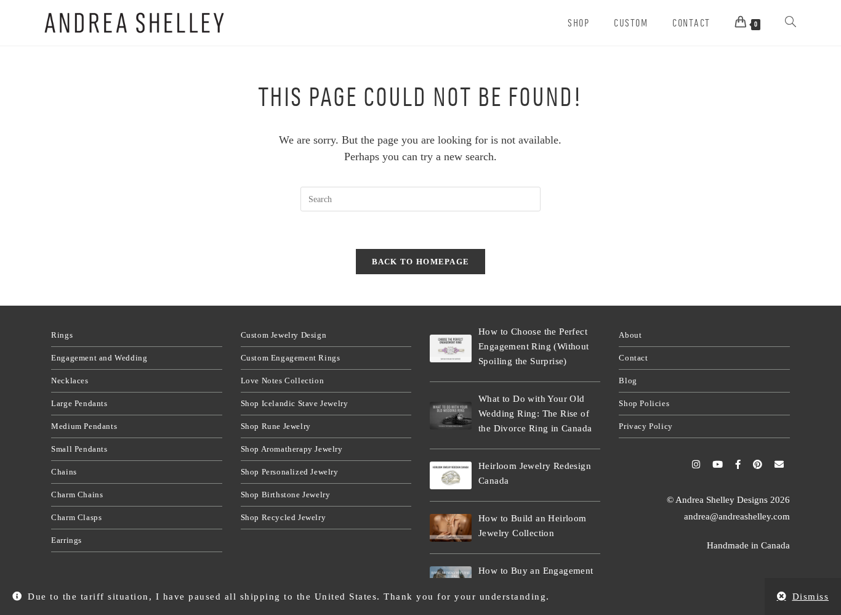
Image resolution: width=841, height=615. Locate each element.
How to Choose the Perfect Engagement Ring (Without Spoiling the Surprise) (533, 346)
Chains (64, 471)
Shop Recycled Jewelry (283, 517)
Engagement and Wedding (99, 357)
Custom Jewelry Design (284, 335)
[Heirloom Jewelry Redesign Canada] (451, 475)
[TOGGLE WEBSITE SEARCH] (790, 23)
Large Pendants (79, 403)
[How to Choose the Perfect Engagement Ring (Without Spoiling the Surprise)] (451, 348)
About (630, 335)
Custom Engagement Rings (290, 357)
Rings (62, 335)
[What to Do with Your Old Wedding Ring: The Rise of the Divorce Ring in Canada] (451, 416)
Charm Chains (77, 494)
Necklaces (69, 380)
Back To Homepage (421, 261)
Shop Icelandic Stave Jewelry (294, 403)
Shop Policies (644, 403)
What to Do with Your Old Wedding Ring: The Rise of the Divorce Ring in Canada (535, 413)
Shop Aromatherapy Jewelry (292, 449)
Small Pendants (79, 449)
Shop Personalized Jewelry (290, 471)
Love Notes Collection (282, 380)
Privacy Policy (645, 426)
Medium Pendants (84, 426)
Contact (633, 357)
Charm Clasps (76, 517)
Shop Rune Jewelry (276, 426)
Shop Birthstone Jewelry (286, 494)
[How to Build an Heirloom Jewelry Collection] (451, 528)
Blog (628, 380)
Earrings (66, 540)
